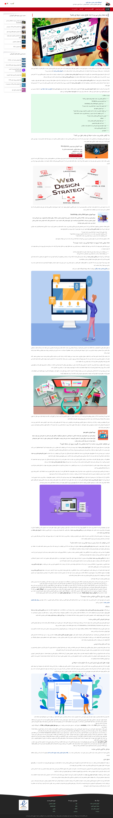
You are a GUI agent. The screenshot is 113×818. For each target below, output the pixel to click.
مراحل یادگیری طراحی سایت (100, 128)
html (76, 809)
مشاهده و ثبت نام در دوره (75, 156)
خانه (107, 9)
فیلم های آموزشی (88, 9)
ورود (11, 4)
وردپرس (75, 811)
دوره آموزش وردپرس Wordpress (99, 101)
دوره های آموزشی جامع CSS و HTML (49, 725)
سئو (76, 804)
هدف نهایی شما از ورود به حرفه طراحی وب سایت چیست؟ (94, 106)
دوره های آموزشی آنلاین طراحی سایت (95, 121)
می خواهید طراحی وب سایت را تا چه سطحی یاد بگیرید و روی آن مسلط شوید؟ (89, 111)
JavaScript (52, 806)
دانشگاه (101, 118)
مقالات (80, 9)
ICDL (54, 811)
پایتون (54, 809)
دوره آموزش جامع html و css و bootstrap (94, 104)
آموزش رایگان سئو (95, 809)
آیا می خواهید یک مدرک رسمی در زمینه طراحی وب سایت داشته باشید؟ (88, 113)
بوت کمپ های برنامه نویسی (97, 123)
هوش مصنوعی (52, 804)
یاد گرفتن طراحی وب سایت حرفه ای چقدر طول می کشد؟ (94, 99)
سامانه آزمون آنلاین (95, 806)
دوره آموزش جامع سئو (98, 108)
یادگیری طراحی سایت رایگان (101, 269)
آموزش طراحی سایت (94, 804)
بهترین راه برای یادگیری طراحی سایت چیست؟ (96, 116)
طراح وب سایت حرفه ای (46, 89)
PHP (95, 725)
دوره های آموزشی (99, 9)
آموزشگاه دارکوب (39, 589)
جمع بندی (104, 131)
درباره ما (97, 811)
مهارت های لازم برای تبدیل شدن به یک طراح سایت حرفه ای (94, 126)
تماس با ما (74, 9)
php (76, 806)
